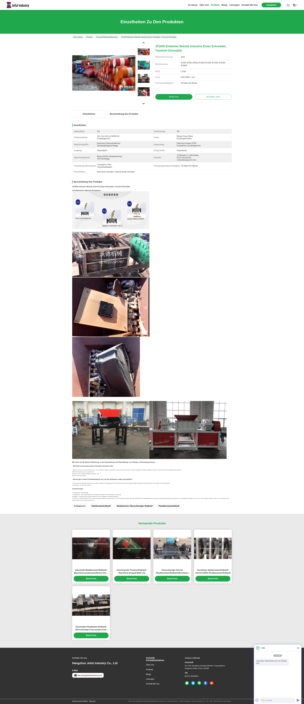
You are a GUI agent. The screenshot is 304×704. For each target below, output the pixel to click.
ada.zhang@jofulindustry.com (89, 675)
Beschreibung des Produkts (124, 114)
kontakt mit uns (249, 5)
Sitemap (92, 701)
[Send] (298, 700)
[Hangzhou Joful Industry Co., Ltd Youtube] (211, 683)
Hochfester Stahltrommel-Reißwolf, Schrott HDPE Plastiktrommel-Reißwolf (212, 571)
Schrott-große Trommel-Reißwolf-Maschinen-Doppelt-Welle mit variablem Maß (132, 571)
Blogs (148, 674)
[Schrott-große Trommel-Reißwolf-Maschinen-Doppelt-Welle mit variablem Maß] (132, 548)
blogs (224, 5)
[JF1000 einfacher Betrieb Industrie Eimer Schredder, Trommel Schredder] (103, 72)
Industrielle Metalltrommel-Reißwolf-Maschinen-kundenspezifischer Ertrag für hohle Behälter (91, 571)
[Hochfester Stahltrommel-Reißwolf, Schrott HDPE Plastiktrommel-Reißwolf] (213, 548)
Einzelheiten (89, 114)
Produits (89, 37)
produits (215, 5)
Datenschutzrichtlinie (80, 701)
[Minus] (298, 648)
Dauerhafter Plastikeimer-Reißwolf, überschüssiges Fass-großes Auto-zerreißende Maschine (91, 628)
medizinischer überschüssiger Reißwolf (134, 506)
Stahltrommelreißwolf (101, 506)
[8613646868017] (187, 683)
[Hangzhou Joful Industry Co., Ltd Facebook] (205, 683)
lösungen (234, 5)
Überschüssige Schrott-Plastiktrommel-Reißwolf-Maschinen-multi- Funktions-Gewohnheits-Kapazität (172, 571)
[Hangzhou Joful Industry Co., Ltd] (19, 5)
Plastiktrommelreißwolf (169, 506)
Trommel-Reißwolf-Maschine (107, 37)
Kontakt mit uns (152, 684)
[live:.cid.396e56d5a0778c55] (193, 683)
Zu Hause (193, 5)
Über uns (204, 5)
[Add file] (257, 700)
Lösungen (150, 679)
